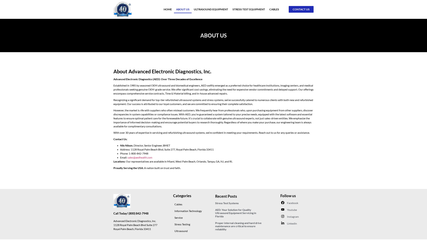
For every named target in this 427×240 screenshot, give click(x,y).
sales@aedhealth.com (140, 157)
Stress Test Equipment (249, 9)
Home (168, 9)
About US (182, 9)
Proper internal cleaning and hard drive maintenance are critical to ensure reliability (238, 226)
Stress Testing (182, 224)
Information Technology (188, 210)
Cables (274, 9)
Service (178, 217)
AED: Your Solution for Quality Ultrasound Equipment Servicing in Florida (235, 213)
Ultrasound (181, 230)
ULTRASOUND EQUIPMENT (211, 9)
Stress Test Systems (227, 203)
